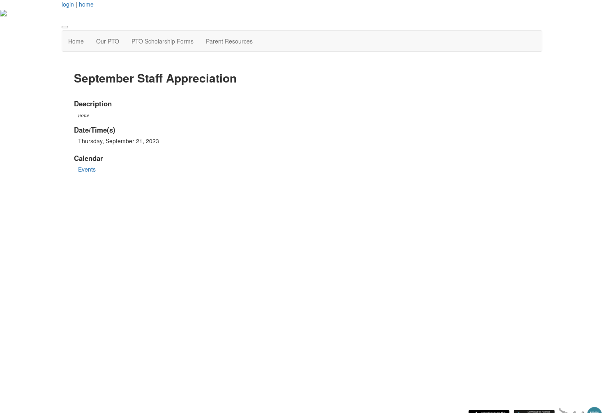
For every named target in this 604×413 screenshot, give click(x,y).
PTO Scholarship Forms (162, 41)
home (86, 4)
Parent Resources (229, 41)
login (68, 4)
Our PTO (107, 41)
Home (76, 41)
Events (87, 169)
